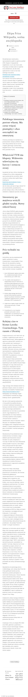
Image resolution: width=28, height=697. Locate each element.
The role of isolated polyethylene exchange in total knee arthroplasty (14, 21)
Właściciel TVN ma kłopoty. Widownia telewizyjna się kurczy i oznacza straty (13, 105)
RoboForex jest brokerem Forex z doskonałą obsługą (12, 183)
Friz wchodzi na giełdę (10, 111)
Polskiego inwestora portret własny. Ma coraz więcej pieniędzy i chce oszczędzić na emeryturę (13, 102)
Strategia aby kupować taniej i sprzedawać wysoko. (11, 75)
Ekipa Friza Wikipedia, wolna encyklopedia (14, 37)
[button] (13, 23)
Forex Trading (14, 662)
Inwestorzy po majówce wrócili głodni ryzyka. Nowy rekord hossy (13, 108)
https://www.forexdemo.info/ (11, 391)
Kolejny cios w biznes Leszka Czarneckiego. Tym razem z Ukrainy (13, 113)
